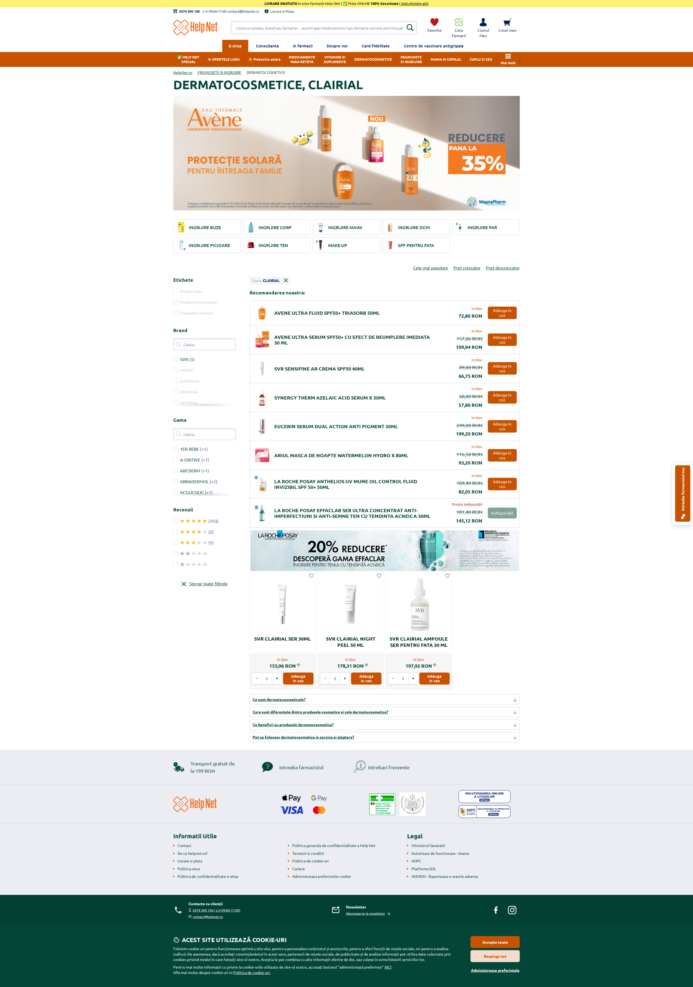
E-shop (235, 45)
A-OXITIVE (190, 459)
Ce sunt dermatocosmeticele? (279, 699)
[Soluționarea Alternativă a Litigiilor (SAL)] (485, 811)
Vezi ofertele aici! (414, 3)
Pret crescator (466, 267)
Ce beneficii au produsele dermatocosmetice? (293, 724)
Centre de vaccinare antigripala (433, 45)
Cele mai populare (430, 267)
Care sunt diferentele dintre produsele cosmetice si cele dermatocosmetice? (320, 711)
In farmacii (303, 45)
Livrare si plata (190, 860)
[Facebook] (496, 910)
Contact (184, 845)
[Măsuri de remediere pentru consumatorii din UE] (485, 796)
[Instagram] (512, 910)
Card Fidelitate (376, 45)
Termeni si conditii (308, 853)
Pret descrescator (503, 267)
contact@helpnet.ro (208, 916)
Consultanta (267, 45)
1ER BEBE (189, 449)
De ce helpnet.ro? (193, 853)
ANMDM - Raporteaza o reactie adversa (444, 876)
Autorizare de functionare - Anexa (440, 853)
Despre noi (337, 45)
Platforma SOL (423, 868)
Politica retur (189, 868)
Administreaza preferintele (495, 970)
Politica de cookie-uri (310, 860)
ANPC (416, 860)
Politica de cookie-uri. (251, 972)
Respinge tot (495, 956)
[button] (483, 27)
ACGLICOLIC (192, 492)
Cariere (298, 868)
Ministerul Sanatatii (428, 845)
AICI (387, 967)
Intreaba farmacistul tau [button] (682, 489)
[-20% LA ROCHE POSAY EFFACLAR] (385, 550)
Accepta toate (495, 942)
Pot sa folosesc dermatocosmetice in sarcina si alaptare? (303, 737)
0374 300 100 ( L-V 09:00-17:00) (216, 910)
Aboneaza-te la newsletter (365, 913)
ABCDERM (190, 470)
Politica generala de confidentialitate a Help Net (333, 845)
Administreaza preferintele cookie (321, 876)
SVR (184, 359)
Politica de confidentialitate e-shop (208, 876)
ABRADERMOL (194, 481)
